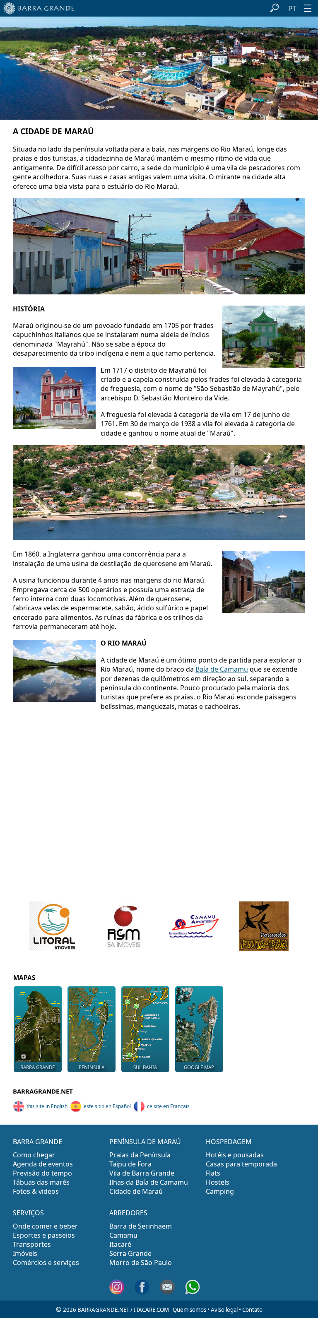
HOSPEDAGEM (229, 1141)
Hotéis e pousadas (235, 1154)
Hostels (217, 1182)
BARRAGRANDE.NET (43, 1091)
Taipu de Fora (130, 1164)
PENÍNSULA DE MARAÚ (145, 1141)
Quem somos (189, 1309)
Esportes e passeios (44, 1235)
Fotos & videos (36, 1191)
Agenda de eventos (43, 1164)
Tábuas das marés (41, 1182)
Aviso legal (224, 1309)
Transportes (32, 1244)
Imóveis (25, 1253)
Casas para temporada (241, 1164)
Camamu (123, 1235)
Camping (220, 1191)
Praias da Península (140, 1154)
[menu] (307, 8)
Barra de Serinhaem (140, 1226)
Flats (213, 1173)
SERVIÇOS (28, 1212)
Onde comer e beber (45, 1226)
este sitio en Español (107, 1106)
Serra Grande (130, 1253)
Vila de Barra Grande (141, 1173)
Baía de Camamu (221, 669)
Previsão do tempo (42, 1173)
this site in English (46, 1106)
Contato (252, 1309)
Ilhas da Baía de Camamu (148, 1182)
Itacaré (120, 1244)
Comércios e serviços (46, 1262)
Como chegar (34, 1154)
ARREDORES (128, 1212)
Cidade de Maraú (136, 1191)
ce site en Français (168, 1106)
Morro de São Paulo (140, 1262)
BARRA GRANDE (37, 1141)
